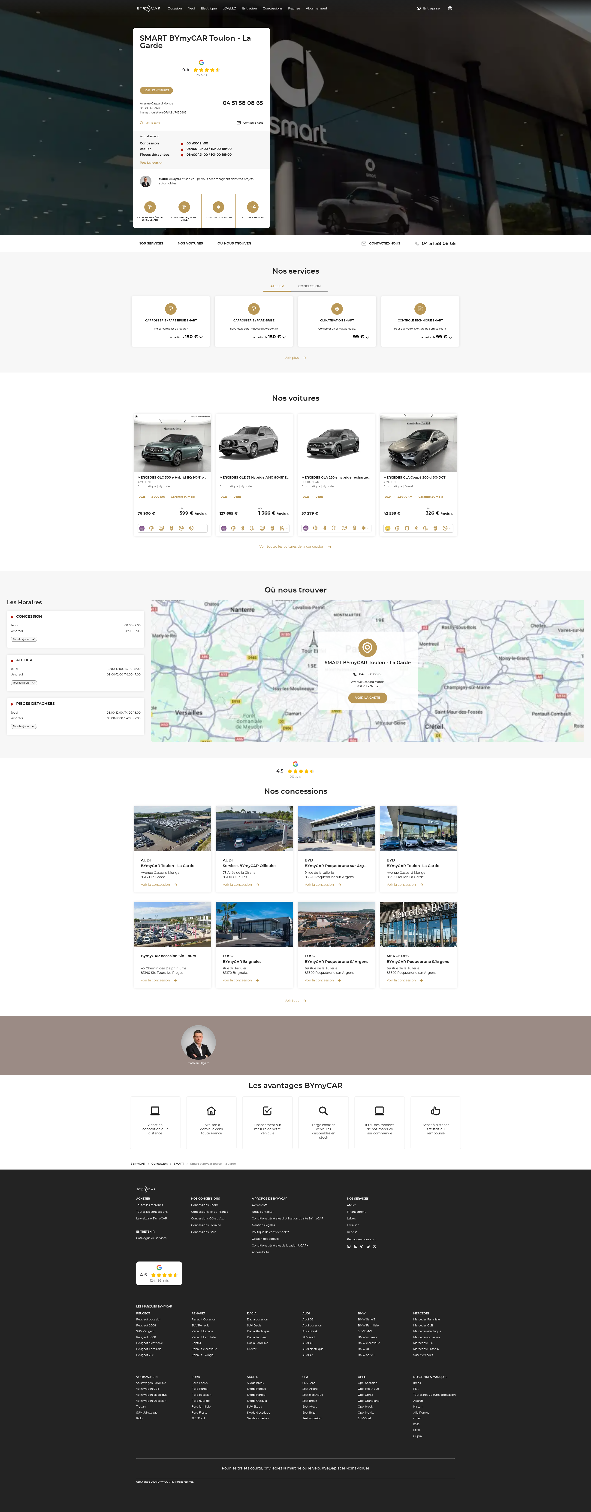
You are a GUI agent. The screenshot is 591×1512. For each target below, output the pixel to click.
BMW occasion (368, 1337)
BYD (416, 1424)
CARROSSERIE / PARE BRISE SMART (150, 219)
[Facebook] (361, 1246)
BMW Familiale (368, 1325)
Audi (306, 1313)
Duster (251, 1349)
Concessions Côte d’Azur (208, 1218)
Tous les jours (149, 162)
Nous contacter (263, 1211)
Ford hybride (201, 1400)
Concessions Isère (203, 1232)
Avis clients (259, 1205)
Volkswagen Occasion (151, 1400)
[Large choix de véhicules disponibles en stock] (324, 1123)
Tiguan (141, 1406)
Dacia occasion (257, 1319)
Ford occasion (201, 1394)
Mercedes (421, 1313)
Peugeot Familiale (148, 1349)
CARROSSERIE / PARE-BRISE (184, 219)
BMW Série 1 (366, 1355)
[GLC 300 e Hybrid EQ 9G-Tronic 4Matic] (172, 443)
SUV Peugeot (145, 1331)
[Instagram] (368, 1246)
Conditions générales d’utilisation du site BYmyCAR (287, 1218)
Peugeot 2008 (146, 1325)
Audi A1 (307, 1343)
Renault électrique (204, 1349)
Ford (196, 1377)
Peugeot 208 (145, 1355)
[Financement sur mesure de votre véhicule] (267, 1123)
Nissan (417, 1406)
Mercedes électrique (427, 1331)
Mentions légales (263, 1225)
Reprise (352, 1232)
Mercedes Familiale (426, 1319)
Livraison (353, 1225)
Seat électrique (312, 1394)
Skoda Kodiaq (256, 1388)
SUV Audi (308, 1337)
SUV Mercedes (423, 1355)
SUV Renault (200, 1325)
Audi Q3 (308, 1319)
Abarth (418, 1400)
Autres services (253, 212)
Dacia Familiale (257, 1343)
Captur (196, 1343)
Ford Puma (200, 1388)
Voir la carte (152, 123)
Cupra (417, 1436)
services (151, 243)
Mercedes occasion (426, 1337)
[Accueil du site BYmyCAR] (149, 8)
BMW (362, 1313)
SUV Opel (364, 1418)
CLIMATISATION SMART (218, 218)
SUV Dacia (254, 1325)
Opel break (365, 1406)
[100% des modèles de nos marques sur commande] (380, 1123)
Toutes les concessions (152, 1211)
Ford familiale (201, 1406)
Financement (356, 1211)
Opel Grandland (369, 1400)
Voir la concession (155, 884)
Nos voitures (190, 243)
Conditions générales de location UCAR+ (280, 1245)
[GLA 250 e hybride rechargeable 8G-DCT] (336, 443)
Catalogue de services (151, 1238)
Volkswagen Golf (147, 1388)
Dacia (251, 1313)
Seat (306, 1377)
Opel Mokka (366, 1412)
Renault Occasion (204, 1319)
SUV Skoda (254, 1406)
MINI (416, 1430)
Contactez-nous (253, 123)
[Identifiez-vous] (450, 8)
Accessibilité (260, 1252)
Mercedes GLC (423, 1343)
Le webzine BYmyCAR (151, 1218)
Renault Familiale (204, 1337)
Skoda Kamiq (256, 1394)
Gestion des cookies (265, 1238)
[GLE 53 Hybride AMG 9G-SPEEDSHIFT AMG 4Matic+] (254, 443)
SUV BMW (365, 1331)
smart (417, 1418)
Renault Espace (202, 1331)
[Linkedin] (349, 1246)
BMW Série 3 (366, 1319)
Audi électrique (312, 1349)
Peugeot (143, 1313)
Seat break (309, 1400)
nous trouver (234, 243)
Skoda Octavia (257, 1400)
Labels (351, 1218)
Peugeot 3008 (146, 1337)
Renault (198, 1313)
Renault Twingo (203, 1355)
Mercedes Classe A (426, 1349)
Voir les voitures (156, 90)
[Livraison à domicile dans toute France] (211, 1123)
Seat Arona (310, 1388)
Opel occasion (367, 1383)
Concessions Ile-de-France (209, 1211)
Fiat (416, 1388)
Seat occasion (312, 1418)
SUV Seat (308, 1383)
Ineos (417, 1383)
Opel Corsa (365, 1394)
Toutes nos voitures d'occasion (434, 1394)
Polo (139, 1418)
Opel (362, 1377)
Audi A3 (307, 1355)
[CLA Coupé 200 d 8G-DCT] (418, 443)
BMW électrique (369, 1343)
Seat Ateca (309, 1406)
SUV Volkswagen (147, 1412)
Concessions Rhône (205, 1205)
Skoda (252, 1377)
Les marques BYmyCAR (154, 1306)
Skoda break (255, 1383)
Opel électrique (368, 1388)
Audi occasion (312, 1325)
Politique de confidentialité (270, 1232)
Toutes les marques (149, 1205)
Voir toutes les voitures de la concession (291, 546)
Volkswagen (147, 1377)
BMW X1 (363, 1349)
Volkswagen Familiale (151, 1383)
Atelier (277, 286)
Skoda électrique (258, 1412)
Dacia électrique (258, 1331)
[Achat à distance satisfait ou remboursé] (436, 1123)
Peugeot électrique (149, 1343)
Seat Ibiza (309, 1412)
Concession (309, 286)
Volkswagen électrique (151, 1394)
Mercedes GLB (423, 1325)
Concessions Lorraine (206, 1225)
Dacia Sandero (257, 1337)
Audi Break (310, 1331)
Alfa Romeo (421, 1412)
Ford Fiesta (199, 1412)
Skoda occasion (258, 1418)
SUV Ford (198, 1418)
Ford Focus (200, 1383)
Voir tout (292, 1000)
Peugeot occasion (148, 1319)
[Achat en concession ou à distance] (155, 1123)
